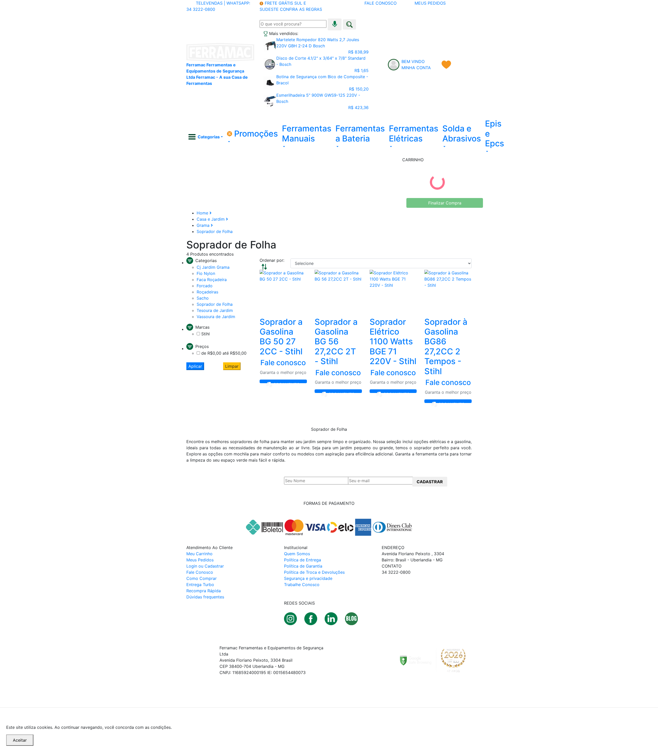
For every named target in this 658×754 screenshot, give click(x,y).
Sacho (203, 298)
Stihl (205, 333)
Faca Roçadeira (212, 279)
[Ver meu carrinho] (467, 64)
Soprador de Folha (215, 304)
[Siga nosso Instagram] (291, 618)
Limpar (232, 366)
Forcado (205, 285)
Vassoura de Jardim (216, 316)
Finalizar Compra (444, 202)
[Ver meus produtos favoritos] (446, 64)
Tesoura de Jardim (215, 310)
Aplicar (195, 366)
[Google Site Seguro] (436, 660)
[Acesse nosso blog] (351, 618)
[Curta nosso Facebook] (311, 618)
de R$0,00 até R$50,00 (223, 353)
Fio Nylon (206, 273)
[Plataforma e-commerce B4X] (220, 698)
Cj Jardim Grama (213, 267)
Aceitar (20, 740)
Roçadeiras (207, 291)
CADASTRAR (430, 481)
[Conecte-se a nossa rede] (332, 618)
